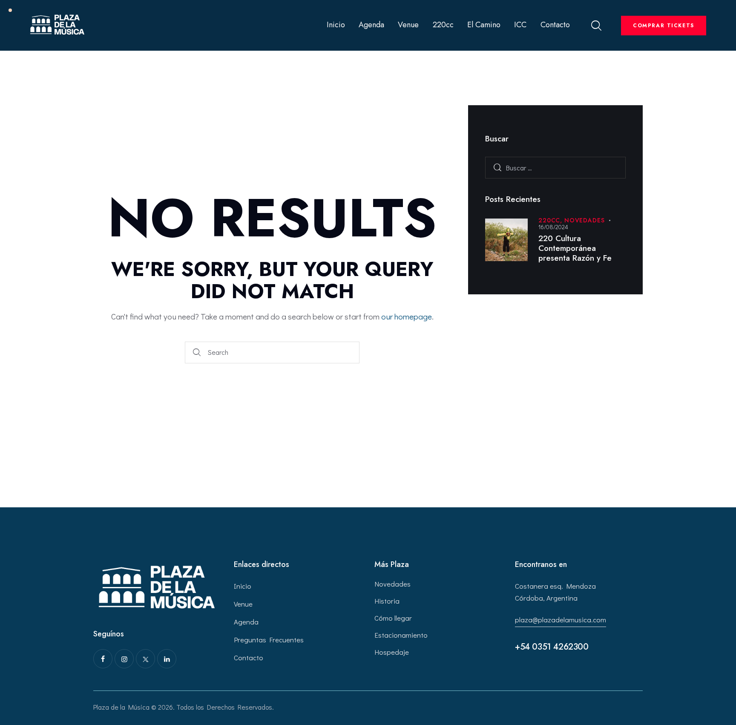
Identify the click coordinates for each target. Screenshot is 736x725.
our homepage (406, 316)
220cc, (551, 220)
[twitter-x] (145, 658)
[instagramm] (124, 658)
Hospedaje (391, 652)
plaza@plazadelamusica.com (560, 619)
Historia (387, 601)
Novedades (584, 220)
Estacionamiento (401, 635)
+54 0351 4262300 (552, 647)
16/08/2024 (553, 227)
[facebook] (102, 658)
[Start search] (197, 352)
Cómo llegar (393, 618)
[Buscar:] (555, 167)
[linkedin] (166, 658)
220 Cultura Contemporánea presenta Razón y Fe (575, 248)
